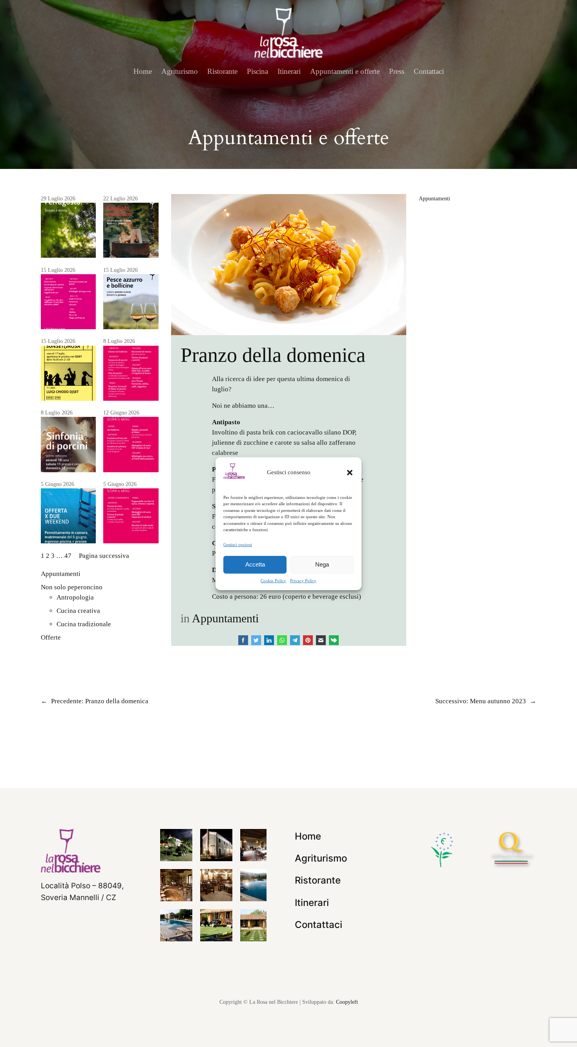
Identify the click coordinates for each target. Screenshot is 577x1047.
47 (67, 555)
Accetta (255, 564)
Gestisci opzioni (237, 544)
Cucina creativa (78, 610)
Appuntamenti (60, 574)
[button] (350, 472)
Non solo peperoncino (71, 587)
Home (142, 71)
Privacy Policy (303, 580)
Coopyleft (347, 1002)
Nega (322, 564)
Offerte (51, 637)
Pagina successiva (104, 555)
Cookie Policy (273, 580)
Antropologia (75, 597)
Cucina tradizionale (84, 624)
